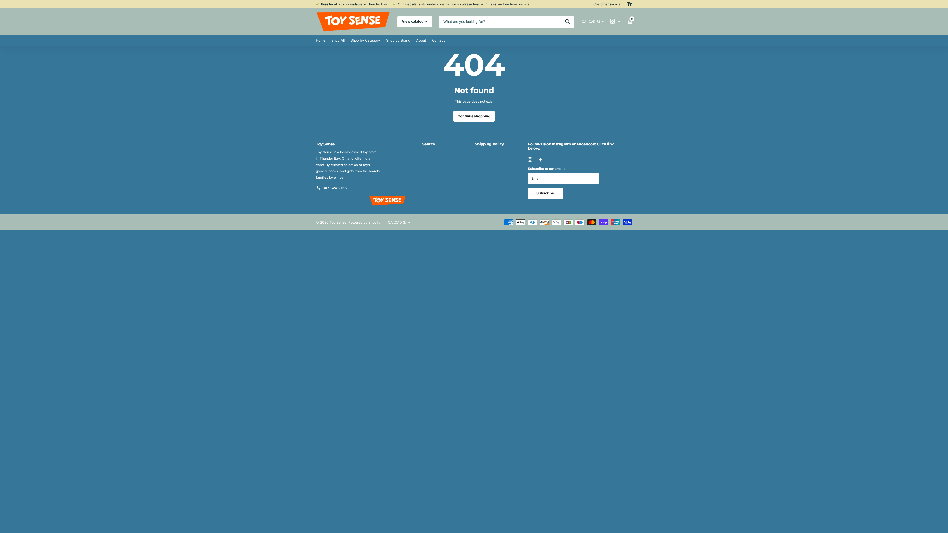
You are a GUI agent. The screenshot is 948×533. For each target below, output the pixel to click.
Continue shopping (474, 116)
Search (428, 144)
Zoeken (567, 22)
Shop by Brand (398, 40)
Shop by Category (365, 40)
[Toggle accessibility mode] (629, 4)
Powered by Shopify (364, 222)
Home (320, 40)
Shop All (338, 40)
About (421, 40)
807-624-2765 (335, 188)
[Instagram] (530, 159)
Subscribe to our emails (547, 169)
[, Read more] (615, 21)
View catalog (413, 21)
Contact (438, 40)
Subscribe (545, 193)
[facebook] (540, 159)
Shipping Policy (489, 144)
